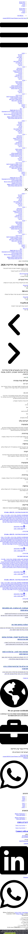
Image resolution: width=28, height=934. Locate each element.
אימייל (26, 921)
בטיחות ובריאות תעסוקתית (16, 87)
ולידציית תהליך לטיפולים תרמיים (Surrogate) (12, 111)
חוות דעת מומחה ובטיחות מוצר (15, 118)
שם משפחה (25, 919)
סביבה (23, 80)
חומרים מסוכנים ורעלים (16, 85)
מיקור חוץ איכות (18, 76)
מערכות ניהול (19, 83)
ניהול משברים (19, 75)
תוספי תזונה (19, 57)
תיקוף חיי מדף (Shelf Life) (16, 110)
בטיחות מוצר (19, 69)
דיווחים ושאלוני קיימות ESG (15, 99)
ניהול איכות (19, 68)
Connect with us (22, 831)
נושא (26, 924)
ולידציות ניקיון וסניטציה (17, 115)
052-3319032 (25, 837)
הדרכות (20, 65)
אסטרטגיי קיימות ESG (17, 100)
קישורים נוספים (22, 822)
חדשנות (23, 104)
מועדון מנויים (22, 1)
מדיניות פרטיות (8, 933)
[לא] (4, 933)
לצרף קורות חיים (24, 927)
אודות (23, 4)
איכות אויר (19, 84)
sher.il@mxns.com (23, 841)
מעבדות (23, 6)
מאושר (13, 933)
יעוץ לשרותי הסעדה (17, 70)
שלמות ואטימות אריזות (17, 112)
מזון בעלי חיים (19, 62)
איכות (23, 66)
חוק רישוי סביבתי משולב (16, 88)
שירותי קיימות (19, 95)
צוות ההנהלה (22, 3)
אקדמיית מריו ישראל (20, 825)
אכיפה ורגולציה (18, 81)
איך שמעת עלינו (24, 925)
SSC (24, 107)
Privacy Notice (19, 913)
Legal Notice (25, 912)
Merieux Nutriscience (20, 813)
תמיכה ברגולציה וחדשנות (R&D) (14, 117)
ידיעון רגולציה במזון (17, 61)
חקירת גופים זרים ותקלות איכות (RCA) (13, 114)
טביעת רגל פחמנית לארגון (16, 98)
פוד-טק (20, 58)
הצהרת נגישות (18, 912)
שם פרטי (26, 917)
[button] (14, 325)
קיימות (23, 94)
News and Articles (20, 815)
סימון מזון (20, 54)
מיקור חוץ (20, 64)
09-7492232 (25, 835)
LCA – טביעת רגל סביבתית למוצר (14, 96)
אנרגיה (20, 89)
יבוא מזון (20, 56)
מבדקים (20, 73)
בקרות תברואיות (18, 72)
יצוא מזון (20, 60)
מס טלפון (26, 922)
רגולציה (23, 53)
